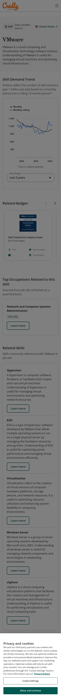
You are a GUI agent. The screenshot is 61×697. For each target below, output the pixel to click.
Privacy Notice (42, 673)
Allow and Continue (30, 690)
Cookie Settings (30, 680)
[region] (30, 665)
